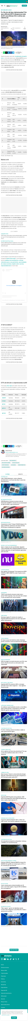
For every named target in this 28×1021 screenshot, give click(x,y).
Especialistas (4, 987)
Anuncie (3, 998)
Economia (3, 981)
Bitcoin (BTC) (13, 460)
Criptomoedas (4, 973)
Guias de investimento (6, 993)
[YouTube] (5, 959)
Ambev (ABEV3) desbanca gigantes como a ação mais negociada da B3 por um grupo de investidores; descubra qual (13, 244)
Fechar (14, 1017)
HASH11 (4, 397)
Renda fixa (3, 984)
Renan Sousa (4, 26)
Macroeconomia (6, 467)
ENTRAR (24, 5)
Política (3, 978)
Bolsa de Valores (6, 462)
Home (2, 964)
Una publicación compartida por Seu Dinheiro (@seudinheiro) (14, 300)
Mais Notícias (14, 949)
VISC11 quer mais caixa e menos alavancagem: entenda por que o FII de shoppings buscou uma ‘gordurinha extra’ (14, 237)
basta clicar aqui (11, 258)
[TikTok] (10, 959)
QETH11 (4, 413)
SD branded (3, 996)
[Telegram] (13, 959)
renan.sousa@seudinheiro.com (12, 452)
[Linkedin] (8, 959)
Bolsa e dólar (16, 462)
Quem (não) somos (5, 1004)
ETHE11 (4, 401)
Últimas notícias (5, 967)
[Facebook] (18, 959)
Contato (3, 1007)
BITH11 (3, 404)
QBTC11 (4, 408)
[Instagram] (2, 959)
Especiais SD (4, 990)
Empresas (3, 976)
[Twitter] (16, 959)
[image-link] (14, 489)
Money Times (4, 1001)
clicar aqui (9, 385)
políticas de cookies (6, 1015)
